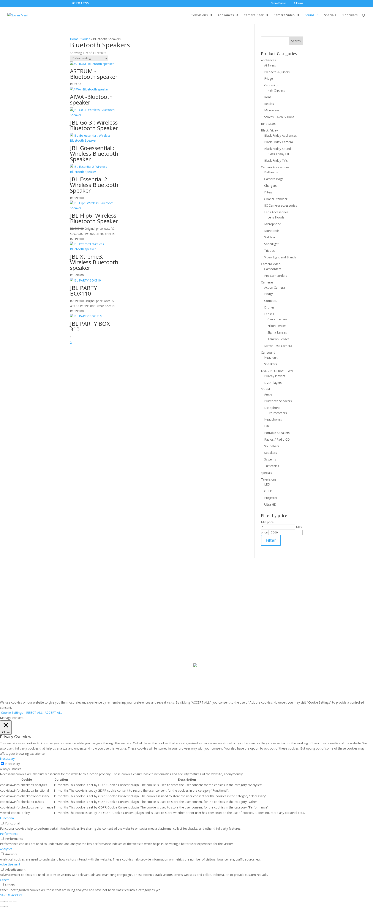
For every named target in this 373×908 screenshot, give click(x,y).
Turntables (271, 466)
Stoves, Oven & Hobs (279, 117)
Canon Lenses (277, 319)
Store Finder (278, 3)
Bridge (268, 294)
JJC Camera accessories (280, 205)
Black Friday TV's (276, 160)
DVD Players (273, 383)
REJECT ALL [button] (34, 712)
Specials (330, 15)
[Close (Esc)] (14, 901)
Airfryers (270, 65)
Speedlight (271, 244)
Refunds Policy (80, 596)
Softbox (269, 237)
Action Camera (274, 287)
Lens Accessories (276, 212)
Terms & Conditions (84, 589)
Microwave (272, 110)
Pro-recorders (277, 413)
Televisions (199, 15)
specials (266, 473)
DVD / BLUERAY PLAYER (278, 371)
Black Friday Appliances (280, 135)
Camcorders (272, 269)
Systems (270, 459)
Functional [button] (7, 818)
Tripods (269, 250)
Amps (268, 394)
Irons (267, 97)
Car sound (268, 352)
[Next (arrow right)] (6, 906)
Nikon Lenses (276, 326)
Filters (268, 192)
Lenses (269, 314)
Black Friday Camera (278, 142)
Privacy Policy (79, 603)
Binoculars (349, 15)
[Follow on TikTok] (133, 666)
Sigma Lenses (277, 332)
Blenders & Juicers (277, 72)
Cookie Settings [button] (12, 712)
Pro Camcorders (275, 276)
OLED (268, 491)
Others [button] (4, 880)
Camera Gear (254, 15)
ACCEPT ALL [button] (53, 712)
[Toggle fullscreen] (6, 901)
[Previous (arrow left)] (1, 906)
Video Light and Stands (280, 257)
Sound (309, 15)
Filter (271, 540)
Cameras (267, 282)
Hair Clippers (276, 90)
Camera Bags (273, 179)
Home (74, 39)
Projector (270, 498)
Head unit (271, 357)
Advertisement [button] (10, 864)
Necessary (12, 764)
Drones (269, 307)
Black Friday (269, 130)
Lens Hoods (275, 217)
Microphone (272, 224)
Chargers (270, 185)
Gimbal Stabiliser (275, 199)
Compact (270, 301)
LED (267, 484)
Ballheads (271, 172)
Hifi (266, 426)
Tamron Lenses (278, 339)
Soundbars (271, 446)
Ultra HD (270, 504)
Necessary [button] (7, 758)
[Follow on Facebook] (116, 666)
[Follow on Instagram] (125, 666)
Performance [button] (9, 834)
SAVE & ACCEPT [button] (11, 895)
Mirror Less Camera (278, 346)
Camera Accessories (275, 167)
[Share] (10, 901)
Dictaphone (272, 408)
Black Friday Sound (277, 149)
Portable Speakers (277, 433)
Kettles (269, 104)
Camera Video (284, 15)
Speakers (270, 364)
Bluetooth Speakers (278, 401)
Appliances (226, 15)
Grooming (271, 85)
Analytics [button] (6, 849)
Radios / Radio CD (277, 439)
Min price (267, 522)
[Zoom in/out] (1, 901)
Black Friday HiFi (278, 154)
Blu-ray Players (274, 376)
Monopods (272, 231)
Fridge (268, 78)
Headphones (273, 419)
